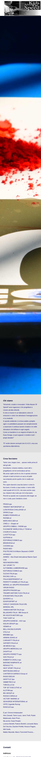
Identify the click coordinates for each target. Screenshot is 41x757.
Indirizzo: (7, 753)
